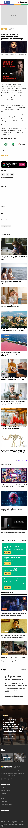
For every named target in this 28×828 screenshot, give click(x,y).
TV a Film (4, 29)
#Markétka (22, 29)
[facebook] (1, 779)
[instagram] (8, 779)
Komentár (3, 186)
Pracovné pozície (8, 540)
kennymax (11, 824)
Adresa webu (4, 219)
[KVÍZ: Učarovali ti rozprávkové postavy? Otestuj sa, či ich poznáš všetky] (14, 603)
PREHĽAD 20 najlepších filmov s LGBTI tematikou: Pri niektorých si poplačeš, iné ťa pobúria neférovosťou (13, 660)
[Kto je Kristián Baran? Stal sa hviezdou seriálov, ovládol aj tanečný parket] (14, 626)
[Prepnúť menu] (2, 2)
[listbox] (21, 670)
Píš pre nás (4, 801)
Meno (3, 206)
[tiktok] (11, 779)
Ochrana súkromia (6, 796)
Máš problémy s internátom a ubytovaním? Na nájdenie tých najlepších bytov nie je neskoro (15, 690)
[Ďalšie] (25, 757)
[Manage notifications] (2, 825)
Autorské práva (5, 790)
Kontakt (3, 787)
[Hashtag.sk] (22, 2)
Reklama (3, 799)
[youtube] (5, 779)
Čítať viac (8, 736)
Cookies (3, 793)
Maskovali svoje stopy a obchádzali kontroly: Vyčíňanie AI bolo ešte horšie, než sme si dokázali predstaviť (13, 509)
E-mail (3, 213)
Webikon (22, 824)
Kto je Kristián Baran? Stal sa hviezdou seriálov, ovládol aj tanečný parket (13, 636)
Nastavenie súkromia (7, 804)
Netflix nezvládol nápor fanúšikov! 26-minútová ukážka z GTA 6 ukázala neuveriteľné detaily (14, 485)
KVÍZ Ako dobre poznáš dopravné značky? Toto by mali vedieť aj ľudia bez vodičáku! (14, 677)
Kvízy (5, 609)
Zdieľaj (7, 2)
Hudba (6, 715)
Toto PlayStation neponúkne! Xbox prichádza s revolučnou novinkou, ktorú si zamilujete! (13, 533)
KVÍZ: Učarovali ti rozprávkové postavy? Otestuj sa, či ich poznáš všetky (13, 614)
